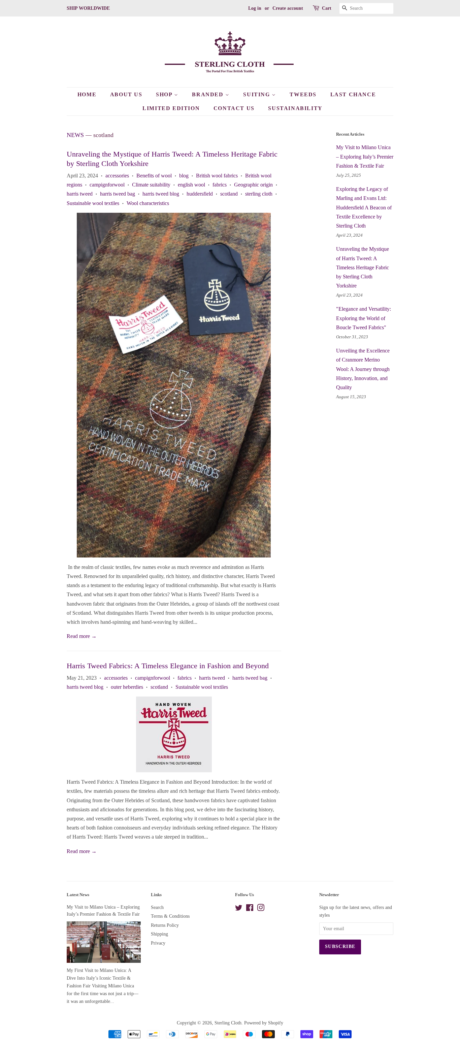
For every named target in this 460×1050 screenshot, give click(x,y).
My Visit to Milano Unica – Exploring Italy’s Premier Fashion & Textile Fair (364, 156)
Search (157, 907)
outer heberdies (127, 687)
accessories (117, 175)
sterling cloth (258, 194)
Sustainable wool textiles (93, 203)
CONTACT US (234, 108)
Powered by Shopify (263, 1022)
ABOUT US (126, 94)
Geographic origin (253, 185)
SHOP (165, 94)
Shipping (159, 934)
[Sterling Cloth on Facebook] (250, 909)
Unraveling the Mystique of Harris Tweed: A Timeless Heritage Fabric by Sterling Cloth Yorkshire (362, 267)
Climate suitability (151, 185)
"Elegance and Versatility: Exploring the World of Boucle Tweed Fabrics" (363, 318)
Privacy (158, 943)
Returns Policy (165, 925)
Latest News (78, 894)
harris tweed (80, 194)
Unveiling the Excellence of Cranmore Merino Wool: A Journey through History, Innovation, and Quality (363, 369)
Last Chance (353, 94)
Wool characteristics (148, 203)
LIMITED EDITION (171, 108)
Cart (326, 8)
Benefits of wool (154, 175)
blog (184, 175)
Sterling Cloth (228, 1022)
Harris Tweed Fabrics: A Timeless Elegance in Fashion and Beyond (168, 666)
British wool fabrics (217, 175)
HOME (86, 94)
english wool (191, 185)
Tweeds (303, 94)
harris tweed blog (160, 194)
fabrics (219, 185)
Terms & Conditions (170, 916)
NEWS (75, 135)
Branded (208, 94)
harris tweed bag (117, 194)
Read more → (82, 636)
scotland (229, 194)
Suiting (257, 94)
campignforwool (107, 185)
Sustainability (295, 108)
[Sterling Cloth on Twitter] (238, 909)
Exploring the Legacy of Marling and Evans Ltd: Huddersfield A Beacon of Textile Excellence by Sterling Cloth (364, 207)
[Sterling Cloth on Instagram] (260, 909)
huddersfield (200, 194)
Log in (254, 8)
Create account (287, 8)
